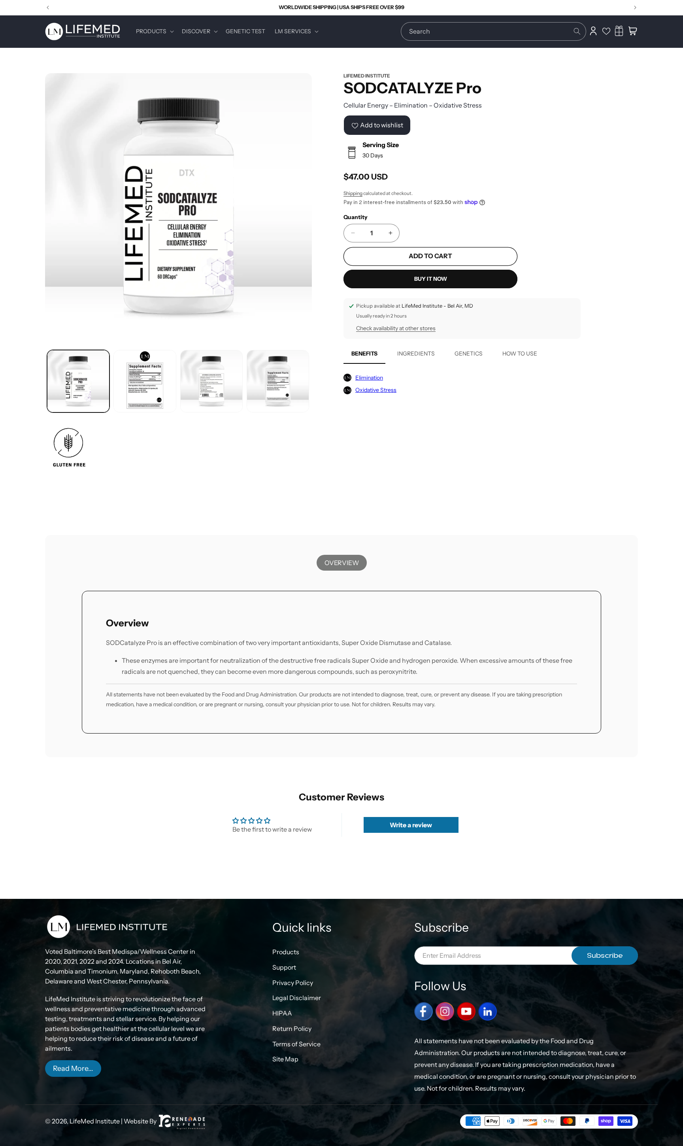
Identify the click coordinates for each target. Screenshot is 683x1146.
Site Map (285, 1059)
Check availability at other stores (396, 328)
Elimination (369, 377)
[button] (154, 31)
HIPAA (282, 1013)
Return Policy (291, 1029)
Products (285, 952)
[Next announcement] (635, 7)
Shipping (352, 193)
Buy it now (430, 278)
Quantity (355, 217)
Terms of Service (296, 1044)
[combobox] (493, 31)
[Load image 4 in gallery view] (278, 381)
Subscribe (605, 955)
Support (284, 967)
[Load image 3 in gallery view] (211, 381)
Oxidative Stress (375, 389)
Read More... (73, 1068)
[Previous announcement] (48, 7)
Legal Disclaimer (296, 998)
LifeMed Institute (95, 1121)
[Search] (577, 31)
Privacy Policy (292, 982)
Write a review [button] (411, 825)
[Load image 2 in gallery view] (144, 381)
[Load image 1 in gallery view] (78, 381)
